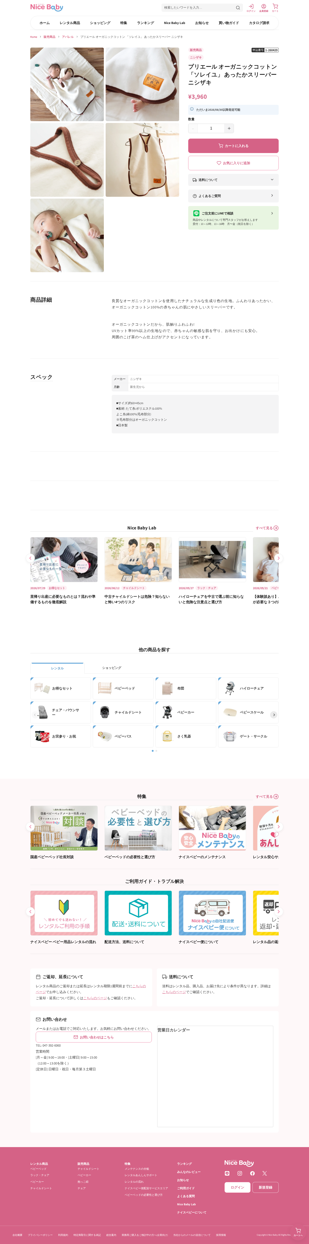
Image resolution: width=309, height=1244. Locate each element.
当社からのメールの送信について (192, 1234)
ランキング (145, 23)
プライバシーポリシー (40, 1234)
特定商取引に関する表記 (87, 1234)
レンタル (57, 668)
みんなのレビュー (189, 1172)
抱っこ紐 (83, 1181)
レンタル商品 (70, 23)
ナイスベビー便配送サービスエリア (146, 1188)
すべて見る (264, 528)
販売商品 (49, 37)
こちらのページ (95, 998)
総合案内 (111, 1234)
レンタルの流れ (134, 1181)
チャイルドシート (41, 1188)
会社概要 (17, 1234)
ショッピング (100, 23)
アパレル (68, 37)
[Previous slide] (30, 558)
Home (33, 37)
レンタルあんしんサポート (141, 1175)
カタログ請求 (259, 23)
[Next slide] (278, 558)
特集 (123, 23)
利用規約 (63, 1234)
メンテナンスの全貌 (137, 1168)
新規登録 (265, 1187)
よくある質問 (186, 1196)
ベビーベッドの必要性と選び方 (144, 1194)
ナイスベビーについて (192, 1212)
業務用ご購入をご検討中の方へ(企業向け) (145, 1234)
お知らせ (202, 23)
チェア (82, 1188)
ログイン (237, 1187)
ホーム (45, 23)
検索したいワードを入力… (183, 7)
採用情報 (221, 1234)
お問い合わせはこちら (97, 1037)
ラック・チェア (39, 1175)
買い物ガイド (229, 23)
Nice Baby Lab (174, 23)
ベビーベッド (38, 1168)
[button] (202, 8)
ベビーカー (37, 1181)
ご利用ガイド (186, 1188)
